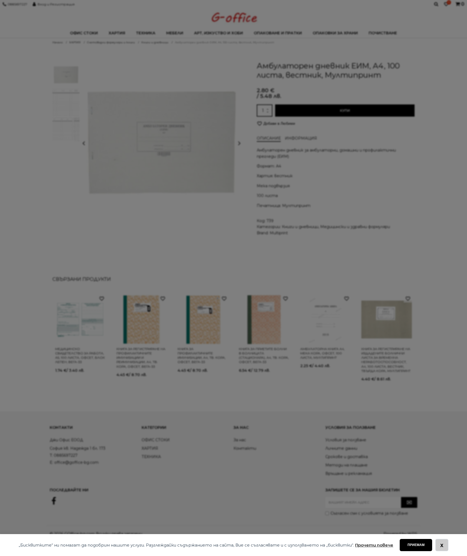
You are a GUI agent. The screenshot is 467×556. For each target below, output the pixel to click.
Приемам (416, 545)
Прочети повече (374, 545)
